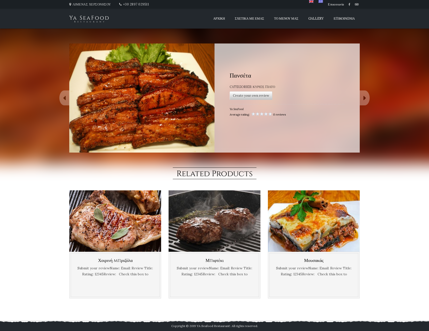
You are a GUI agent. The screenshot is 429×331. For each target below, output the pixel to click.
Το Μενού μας (286, 18)
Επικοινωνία (336, 4)
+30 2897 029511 (136, 4)
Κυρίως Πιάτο (264, 87)
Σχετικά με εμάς (249, 18)
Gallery (316, 18)
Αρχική (219, 18)
